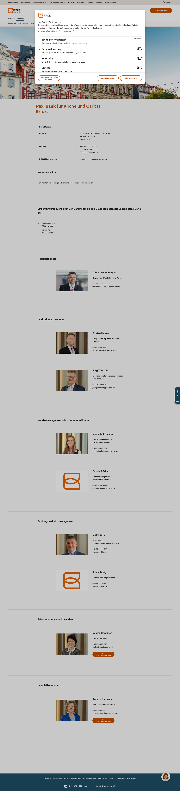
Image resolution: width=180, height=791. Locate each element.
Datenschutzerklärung (48, 31)
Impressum (66, 31)
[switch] (139, 48)
